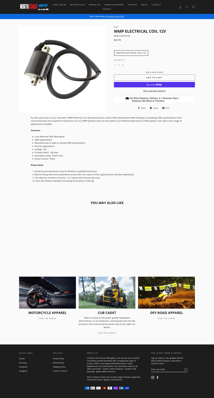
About (144, 5)
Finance (107, 9)
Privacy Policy (58, 358)
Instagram (23, 371)
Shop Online (60, 5)
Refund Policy (58, 363)
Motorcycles (77, 5)
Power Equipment (114, 5)
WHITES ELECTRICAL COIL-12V (131, 53)
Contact (156, 5)
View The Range (47, 318)
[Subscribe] (185, 369)
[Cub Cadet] (107, 293)
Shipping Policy (59, 367)
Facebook (23, 367)
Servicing (23, 363)
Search (22, 358)
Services (132, 5)
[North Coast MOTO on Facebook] (157, 377)
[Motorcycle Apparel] (47, 293)
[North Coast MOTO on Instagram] (152, 377)
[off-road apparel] (166, 293)
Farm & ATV (95, 5)
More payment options (154, 90)
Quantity (119, 60)
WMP (116, 27)
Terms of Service (60, 371)
